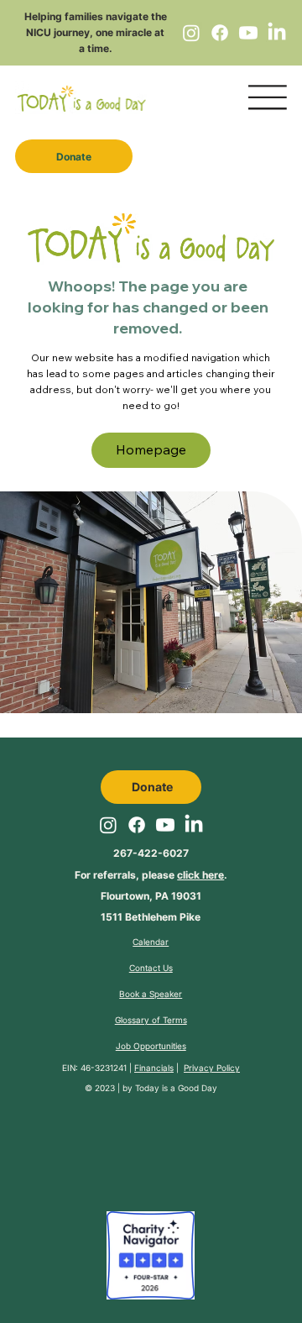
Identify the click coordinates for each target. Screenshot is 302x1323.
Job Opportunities (151, 1046)
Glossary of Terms (151, 1020)
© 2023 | (103, 1088)
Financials (154, 1068)
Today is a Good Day (176, 1088)
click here (200, 875)
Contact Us (151, 968)
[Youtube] (248, 33)
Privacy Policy (212, 1068)
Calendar (151, 942)
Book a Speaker (150, 994)
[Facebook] (220, 33)
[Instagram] (191, 33)
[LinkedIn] (277, 33)
